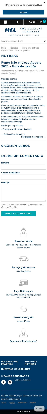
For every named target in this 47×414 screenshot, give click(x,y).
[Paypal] (32, 402)
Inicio (3, 48)
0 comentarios (7, 71)
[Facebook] (3, 382)
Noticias (14, 48)
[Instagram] (10, 382)
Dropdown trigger (18, 22)
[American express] (12, 402)
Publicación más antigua (14, 134)
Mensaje (5, 182)
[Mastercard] (22, 402)
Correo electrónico (10, 173)
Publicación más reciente (32, 137)
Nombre (5, 163)
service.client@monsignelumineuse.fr (24, 113)
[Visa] (4, 402)
